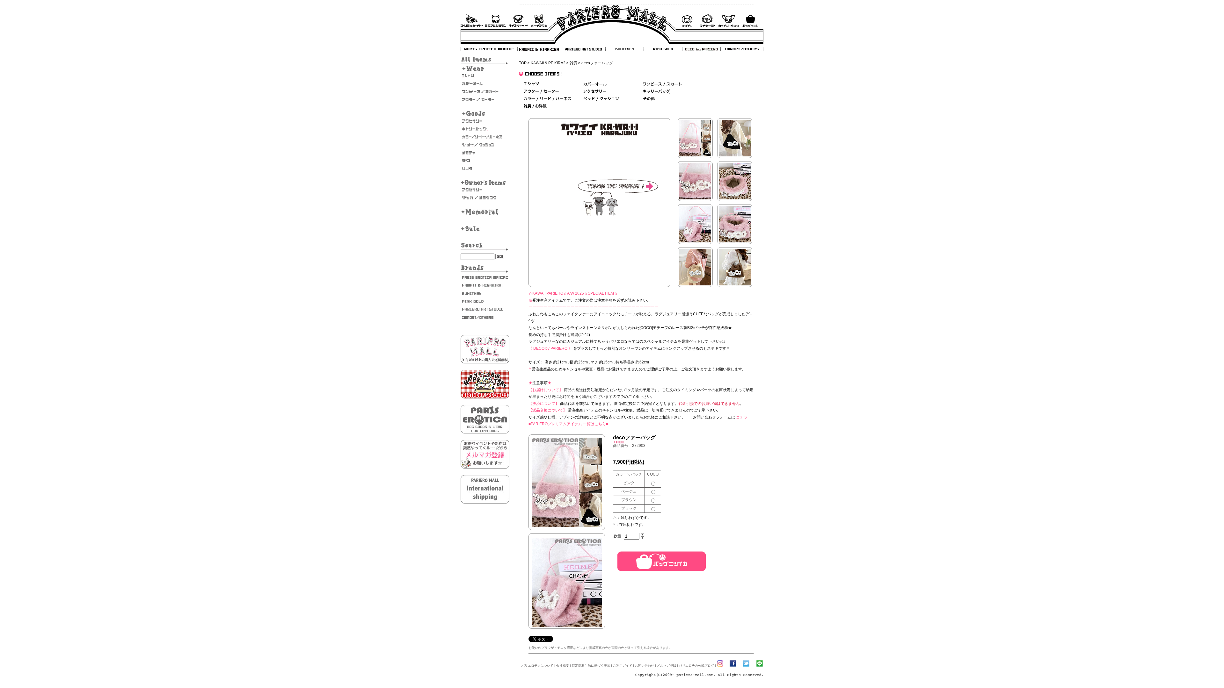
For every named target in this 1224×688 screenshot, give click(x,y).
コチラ (741, 417)
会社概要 (562, 665)
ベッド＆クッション (601, 99)
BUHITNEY (624, 49)
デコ (485, 160)
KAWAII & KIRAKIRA (539, 49)
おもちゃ (485, 152)
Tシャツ (485, 75)
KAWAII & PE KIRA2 (548, 63)
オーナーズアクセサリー (485, 189)
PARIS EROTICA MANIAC (489, 49)
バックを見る (750, 20)
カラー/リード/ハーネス (485, 137)
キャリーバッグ (485, 129)
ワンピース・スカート (485, 91)
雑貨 (573, 63)
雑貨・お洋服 (485, 197)
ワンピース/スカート (662, 84)
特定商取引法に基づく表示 (591, 665)
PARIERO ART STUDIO (583, 49)
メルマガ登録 (666, 665)
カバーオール (485, 83)
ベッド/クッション (485, 145)
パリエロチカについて (537, 665)
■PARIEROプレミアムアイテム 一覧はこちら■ (568, 424)
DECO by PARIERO (701, 49)
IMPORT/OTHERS (741, 49)
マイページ (707, 20)
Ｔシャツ (531, 84)
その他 (649, 99)
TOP (523, 63)
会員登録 (728, 20)
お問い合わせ (539, 20)
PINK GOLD (663, 49)
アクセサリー (485, 121)
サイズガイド (518, 20)
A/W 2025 (575, 293)
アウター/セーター (485, 99)
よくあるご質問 (495, 20)
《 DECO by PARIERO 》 (550, 348)
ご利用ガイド (472, 20)
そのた (485, 168)
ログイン (687, 20)
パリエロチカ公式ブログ (696, 665)
